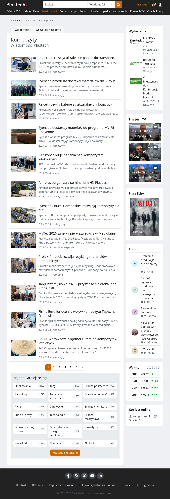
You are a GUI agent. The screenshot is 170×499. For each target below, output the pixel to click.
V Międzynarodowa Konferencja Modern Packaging (150, 87)
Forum (84, 11)
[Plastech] (17, 4)
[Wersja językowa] (153, 4)
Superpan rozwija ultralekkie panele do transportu (77, 57)
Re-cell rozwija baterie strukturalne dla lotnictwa (75, 104)
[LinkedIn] (100, 475)
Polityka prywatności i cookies (98, 485)
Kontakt (21, 485)
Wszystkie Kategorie (48, 30)
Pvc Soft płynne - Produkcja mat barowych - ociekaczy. (148, 288)
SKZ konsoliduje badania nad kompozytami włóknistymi (71, 157)
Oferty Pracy (155, 11)
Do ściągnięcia (145, 485)
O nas (126, 485)
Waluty (134, 367)
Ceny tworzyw (68, 11)
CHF (134, 394)
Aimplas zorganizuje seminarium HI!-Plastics (73, 182)
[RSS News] (76, 475)
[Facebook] (68, 475)
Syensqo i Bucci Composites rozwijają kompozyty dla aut (79, 208)
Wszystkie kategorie (65, 453)
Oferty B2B (13, 11)
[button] (160, 4)
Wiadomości (49, 11)
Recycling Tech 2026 (149, 62)
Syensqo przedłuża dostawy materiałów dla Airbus (77, 81)
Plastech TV (137, 11)
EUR (134, 374)
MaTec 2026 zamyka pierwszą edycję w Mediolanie (77, 233)
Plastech (15, 20)
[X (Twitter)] (84, 475)
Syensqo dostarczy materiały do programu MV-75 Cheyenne (76, 129)
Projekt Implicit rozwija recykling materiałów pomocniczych (73, 258)
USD (134, 381)
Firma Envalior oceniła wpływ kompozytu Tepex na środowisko (77, 313)
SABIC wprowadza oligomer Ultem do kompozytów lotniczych (78, 341)
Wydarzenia (120, 11)
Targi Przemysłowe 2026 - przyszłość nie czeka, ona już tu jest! (77, 286)
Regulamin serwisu (61, 485)
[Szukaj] (118, 4)
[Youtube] (92, 475)
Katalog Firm (31, 11)
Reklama (142, 4)
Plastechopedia (100, 11)
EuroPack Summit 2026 (149, 42)
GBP (134, 388)
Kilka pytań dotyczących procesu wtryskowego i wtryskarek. (149, 330)
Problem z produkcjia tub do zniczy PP (149, 262)
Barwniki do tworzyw (148, 310)
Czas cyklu (147, 349)
